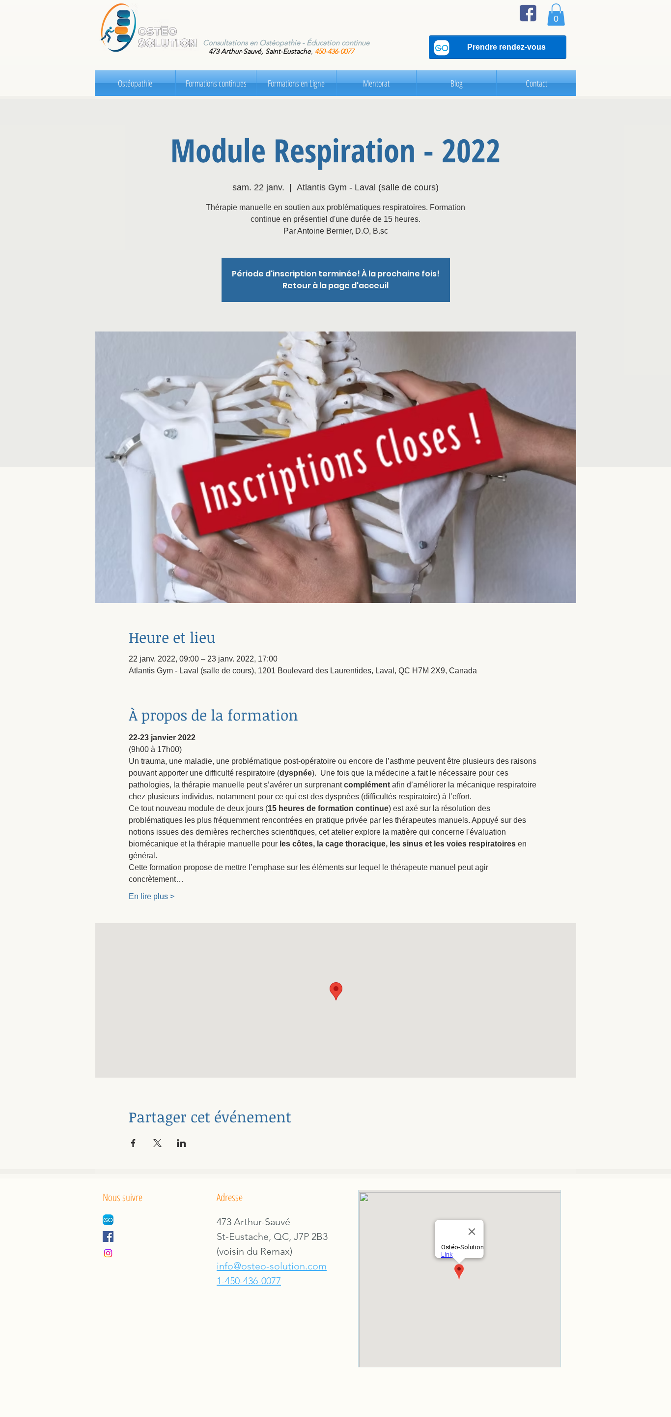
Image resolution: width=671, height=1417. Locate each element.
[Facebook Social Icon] (108, 1236)
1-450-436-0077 (249, 1281)
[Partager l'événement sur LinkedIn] (181, 1143)
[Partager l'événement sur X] (157, 1143)
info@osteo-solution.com (272, 1266)
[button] (556, 14)
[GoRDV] (108, 1219)
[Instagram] (108, 1253)
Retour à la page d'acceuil (335, 285)
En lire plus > (151, 896)
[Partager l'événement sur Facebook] (133, 1143)
